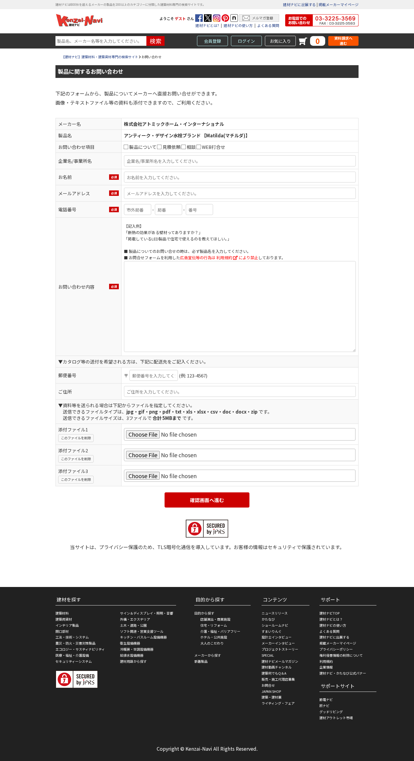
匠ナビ (324, 705)
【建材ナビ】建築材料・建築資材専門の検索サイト (100, 56)
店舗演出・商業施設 (215, 619)
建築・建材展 (272, 697)
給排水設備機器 (131, 655)
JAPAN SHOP (271, 691)
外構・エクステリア (135, 619)
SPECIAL (268, 655)
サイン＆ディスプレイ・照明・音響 (146, 613)
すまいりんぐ (272, 631)
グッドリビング (331, 711)
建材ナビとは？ (331, 619)
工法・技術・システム (72, 637)
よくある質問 (268, 25)
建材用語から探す (133, 661)
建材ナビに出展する (299, 4)
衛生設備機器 (130, 643)
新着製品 (201, 661)
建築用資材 (63, 619)
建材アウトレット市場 (336, 717)
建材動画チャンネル (277, 667)
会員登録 (212, 41)
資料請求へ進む (343, 41)
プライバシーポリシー (336, 649)
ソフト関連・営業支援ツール (141, 631)
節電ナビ (326, 699)
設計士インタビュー (277, 637)
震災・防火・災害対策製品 (75, 643)
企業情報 (326, 667)
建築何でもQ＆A (274, 673)
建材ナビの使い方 (238, 25)
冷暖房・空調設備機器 (136, 649)
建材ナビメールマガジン (280, 661)
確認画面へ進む (207, 500)
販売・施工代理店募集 (278, 679)
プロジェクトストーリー (280, 649)
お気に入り (280, 41)
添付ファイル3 (73, 471)
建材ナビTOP (329, 613)
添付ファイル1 (73, 429)
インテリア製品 (67, 625)
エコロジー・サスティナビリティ (80, 649)
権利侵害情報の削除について (341, 655)
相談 (191, 147)
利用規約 (224, 257)
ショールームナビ (275, 625)
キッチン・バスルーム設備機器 (143, 637)
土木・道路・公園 (133, 625)
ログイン (246, 41)
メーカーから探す (207, 655)
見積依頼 (171, 147)
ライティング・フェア (278, 703)
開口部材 (62, 631)
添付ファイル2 (73, 450)
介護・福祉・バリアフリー (220, 631)
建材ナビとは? (207, 25)
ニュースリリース (275, 613)
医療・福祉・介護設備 (72, 655)
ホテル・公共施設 (213, 637)
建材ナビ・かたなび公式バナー (342, 673)
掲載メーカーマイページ (339, 4)
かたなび (268, 619)
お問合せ (268, 685)
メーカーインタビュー (278, 643)
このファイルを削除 (76, 437)
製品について (142, 147)
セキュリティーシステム (73, 661)
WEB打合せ (213, 147)
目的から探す (204, 613)
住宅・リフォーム (213, 625)
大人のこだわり (212, 643)
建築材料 (62, 613)
